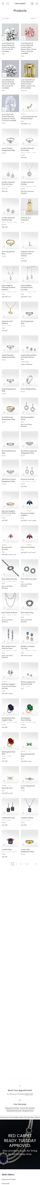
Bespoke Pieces (27, 1111)
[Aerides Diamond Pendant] (29, 171)
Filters (6, 18)
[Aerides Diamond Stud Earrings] (10, 206)
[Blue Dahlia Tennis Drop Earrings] (10, 635)
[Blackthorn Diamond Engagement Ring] (29, 440)
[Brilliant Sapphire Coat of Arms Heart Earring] (10, 671)
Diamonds (5, 1183)
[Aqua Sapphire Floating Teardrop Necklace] (10, 274)
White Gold (29, 751)
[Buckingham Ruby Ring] (10, 741)
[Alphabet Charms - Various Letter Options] (29, 240)
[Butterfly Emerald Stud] (29, 741)
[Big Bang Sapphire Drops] (29, 406)
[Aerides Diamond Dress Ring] (29, 137)
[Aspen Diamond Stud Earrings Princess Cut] (29, 344)
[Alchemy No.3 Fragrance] (29, 206)
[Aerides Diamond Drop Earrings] (10, 171)
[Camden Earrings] (10, 806)
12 (27, 864)
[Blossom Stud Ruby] (29, 534)
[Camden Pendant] (29, 806)
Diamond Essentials (14, 1111)
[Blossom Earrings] (29, 468)
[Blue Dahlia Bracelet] (10, 568)
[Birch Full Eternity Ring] (10, 440)
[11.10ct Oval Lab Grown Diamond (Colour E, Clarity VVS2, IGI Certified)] (10, 103)
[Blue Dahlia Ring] (29, 601)
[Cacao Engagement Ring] (29, 774)
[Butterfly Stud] (10, 774)
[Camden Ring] (10, 838)
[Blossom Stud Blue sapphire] (29, 500)
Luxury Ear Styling (27, 1108)
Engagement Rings (12, 1108)
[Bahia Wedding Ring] (29, 378)
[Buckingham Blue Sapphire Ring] (10, 707)
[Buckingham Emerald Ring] (29, 707)
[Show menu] (3, 3)
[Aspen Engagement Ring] (10, 378)
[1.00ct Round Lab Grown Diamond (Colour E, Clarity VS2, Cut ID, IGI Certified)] (10, 32)
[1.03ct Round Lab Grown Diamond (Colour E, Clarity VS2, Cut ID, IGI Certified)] (10, 68)
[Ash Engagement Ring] (29, 310)
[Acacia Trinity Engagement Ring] (10, 137)
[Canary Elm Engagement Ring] (29, 838)
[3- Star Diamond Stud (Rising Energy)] (29, 103)
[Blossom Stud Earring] (10, 534)
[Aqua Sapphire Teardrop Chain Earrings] (29, 274)
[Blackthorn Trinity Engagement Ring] (10, 468)
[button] (7, 3)
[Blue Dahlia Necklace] (10, 601)
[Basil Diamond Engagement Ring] (10, 406)
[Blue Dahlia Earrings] (29, 568)
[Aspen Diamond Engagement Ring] (10, 344)
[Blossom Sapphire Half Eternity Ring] (10, 500)
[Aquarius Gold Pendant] (10, 310)
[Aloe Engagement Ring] (10, 240)
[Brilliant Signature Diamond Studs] (29, 671)
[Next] (33, 864)
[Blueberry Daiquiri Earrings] (29, 635)
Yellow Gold (23, 751)
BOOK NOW (29, 1094)
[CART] (37, 3)
